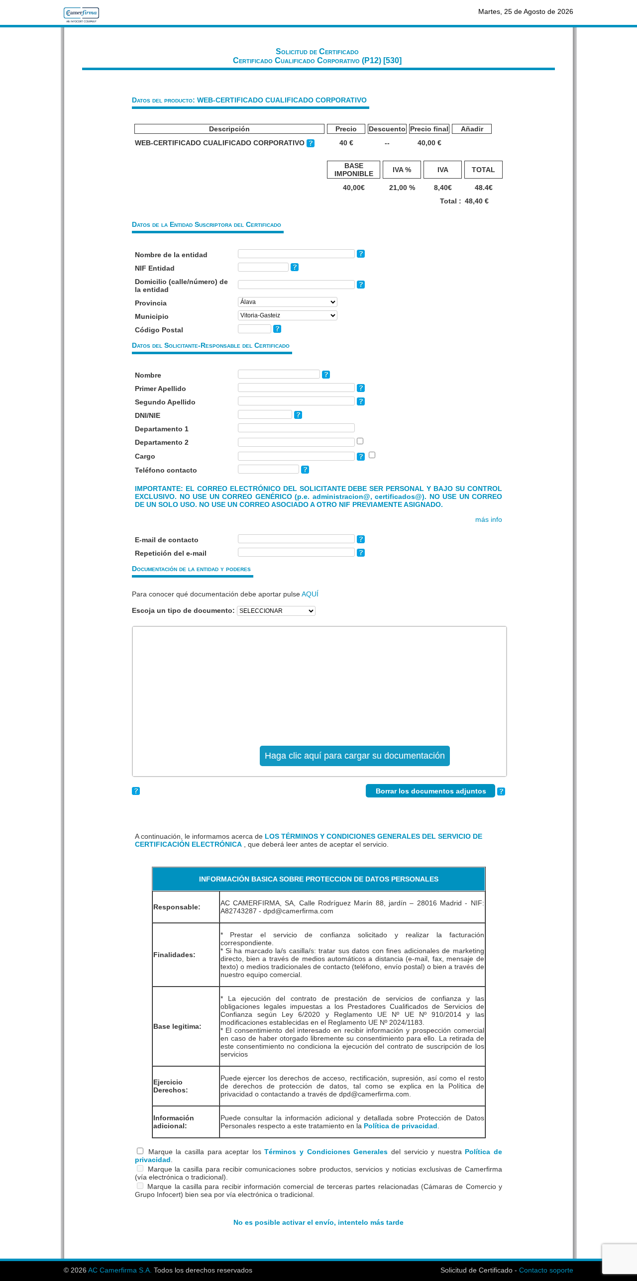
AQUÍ (310, 594)
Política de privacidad (400, 1126)
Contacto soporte (546, 1270)
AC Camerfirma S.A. (120, 1270)
